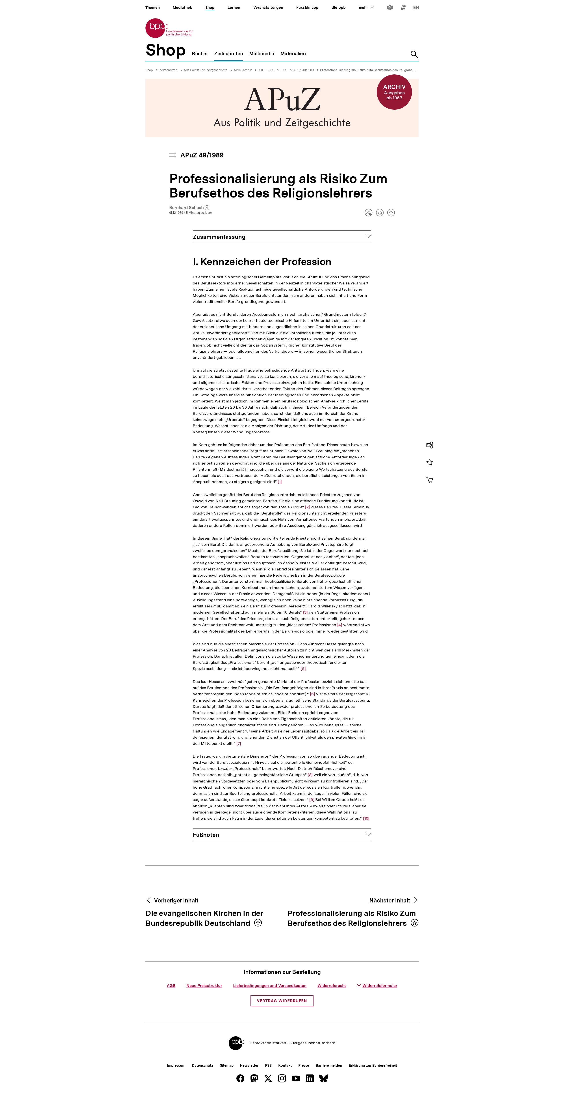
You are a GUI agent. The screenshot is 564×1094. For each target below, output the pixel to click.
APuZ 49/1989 (303, 70)
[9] (311, 799)
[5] (303, 668)
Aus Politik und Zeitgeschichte (205, 70)
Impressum (176, 1065)
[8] (310, 774)
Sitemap (226, 1065)
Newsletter (249, 1065)
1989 (283, 70)
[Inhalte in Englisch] (416, 8)
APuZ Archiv (243, 70)
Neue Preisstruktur (204, 985)
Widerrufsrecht (331, 985)
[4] (339, 624)
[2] (307, 507)
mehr (366, 7)
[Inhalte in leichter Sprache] (390, 8)
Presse (303, 1065)
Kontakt (284, 1065)
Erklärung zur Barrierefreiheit (373, 1065)
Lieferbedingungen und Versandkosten (269, 985)
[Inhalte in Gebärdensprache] (403, 8)
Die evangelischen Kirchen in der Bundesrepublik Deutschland (204, 918)
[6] (312, 694)
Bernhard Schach (189, 208)
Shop (149, 70)
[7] (238, 743)
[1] (280, 481)
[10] (366, 818)
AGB (171, 985)
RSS (268, 1065)
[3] (305, 612)
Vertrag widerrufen (282, 1000)
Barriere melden (329, 1065)
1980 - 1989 (266, 70)
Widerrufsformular (379, 985)
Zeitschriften (168, 70)
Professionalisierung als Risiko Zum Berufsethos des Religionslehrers (371, 70)
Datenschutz (202, 1065)
